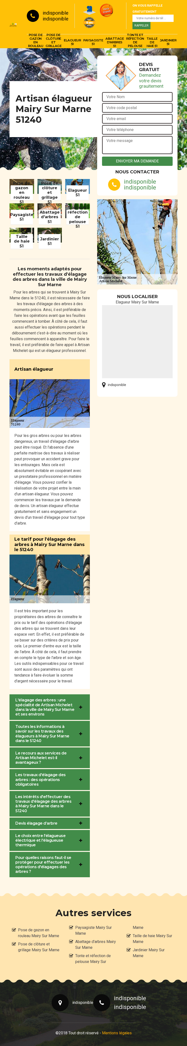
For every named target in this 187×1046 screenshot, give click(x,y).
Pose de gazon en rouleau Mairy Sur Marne (38, 933)
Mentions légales (117, 1033)
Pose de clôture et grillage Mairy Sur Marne (38, 947)
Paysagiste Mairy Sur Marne (93, 930)
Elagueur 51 (72, 42)
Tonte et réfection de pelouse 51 (135, 42)
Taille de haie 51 (152, 42)
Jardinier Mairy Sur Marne (149, 953)
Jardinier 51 (168, 42)
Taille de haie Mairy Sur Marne (152, 938)
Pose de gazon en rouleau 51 (35, 42)
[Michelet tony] (13, 24)
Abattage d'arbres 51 (114, 42)
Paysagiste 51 (93, 42)
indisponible (55, 13)
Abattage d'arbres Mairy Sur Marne (95, 944)
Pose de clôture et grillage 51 (53, 42)
